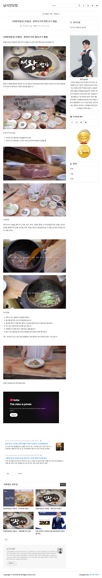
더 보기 (63, 484)
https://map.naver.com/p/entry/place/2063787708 (22, 455)
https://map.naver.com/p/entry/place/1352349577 (22, 441)
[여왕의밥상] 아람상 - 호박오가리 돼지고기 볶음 (34, 21)
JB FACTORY (94, 575)
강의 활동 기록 (47, 14)
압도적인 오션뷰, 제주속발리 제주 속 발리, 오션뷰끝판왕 (26, 444)
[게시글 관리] (13, 473)
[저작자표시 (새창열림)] (25, 474)
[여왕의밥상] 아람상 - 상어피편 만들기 (16, 509)
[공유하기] (10, 473)
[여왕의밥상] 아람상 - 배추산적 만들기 (49, 509)
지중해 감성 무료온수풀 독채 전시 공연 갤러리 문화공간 (26, 458)
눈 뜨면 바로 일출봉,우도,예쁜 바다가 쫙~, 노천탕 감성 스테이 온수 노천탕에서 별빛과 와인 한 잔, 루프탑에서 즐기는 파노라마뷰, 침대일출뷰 (28, 448)
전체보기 (57, 14)
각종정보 (35, 26)
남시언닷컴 (11, 549)
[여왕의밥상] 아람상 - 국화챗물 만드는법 (17, 531)
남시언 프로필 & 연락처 (78, 27)
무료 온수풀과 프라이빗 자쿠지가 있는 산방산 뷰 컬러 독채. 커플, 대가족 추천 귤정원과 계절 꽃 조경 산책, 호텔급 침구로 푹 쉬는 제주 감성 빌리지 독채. (34, 462)
